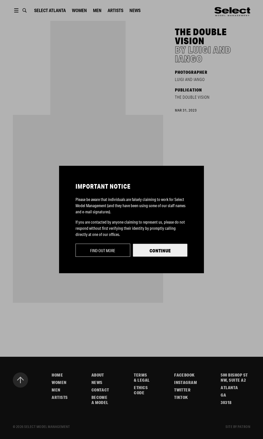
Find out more (102, 250)
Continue (160, 251)
